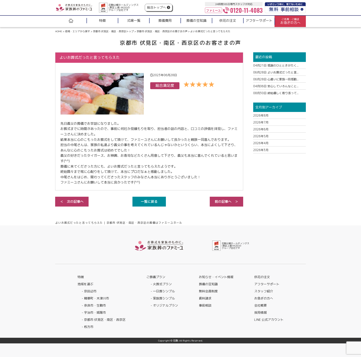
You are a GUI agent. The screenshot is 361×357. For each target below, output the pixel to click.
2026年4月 (260, 143)
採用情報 (260, 312)
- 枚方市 (87, 327)
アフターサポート (266, 284)
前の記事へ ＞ (226, 201)
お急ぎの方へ (263, 298)
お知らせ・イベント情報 (216, 277)
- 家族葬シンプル (163, 298)
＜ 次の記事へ (72, 201)
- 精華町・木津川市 (95, 298)
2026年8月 (260, 115)
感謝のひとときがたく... (276, 65)
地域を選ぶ (85, 284)
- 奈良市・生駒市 (94, 305)
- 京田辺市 (89, 291)
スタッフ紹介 (263, 291)
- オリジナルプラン (164, 305)
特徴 (81, 277)
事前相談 (205, 305)
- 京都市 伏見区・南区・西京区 (104, 319)
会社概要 (260, 305)
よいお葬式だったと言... (276, 72)
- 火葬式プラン (161, 284)
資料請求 (205, 298)
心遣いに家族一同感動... (276, 79)
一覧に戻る (149, 201)
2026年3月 (260, 150)
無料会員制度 (208, 291)
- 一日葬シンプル (163, 291)
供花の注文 (262, 277)
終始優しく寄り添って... (276, 93)
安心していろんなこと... (276, 86)
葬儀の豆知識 (208, 284)
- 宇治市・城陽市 (94, 312)
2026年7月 (260, 122)
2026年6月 (260, 129)
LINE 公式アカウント (268, 319)
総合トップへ (156, 7)
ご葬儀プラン (155, 277)
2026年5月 (260, 136)
